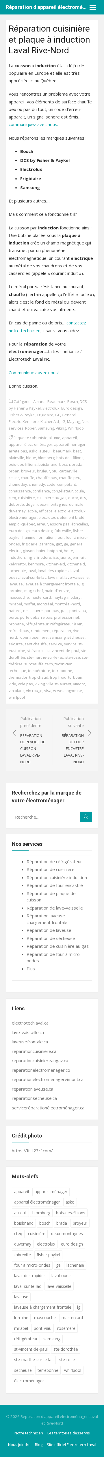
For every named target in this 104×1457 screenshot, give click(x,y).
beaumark (62, 451)
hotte (68, 550)
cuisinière (26, 497)
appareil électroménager (30, 444)
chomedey (18, 484)
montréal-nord (67, 604)
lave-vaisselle (76, 577)
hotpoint (54, 550)
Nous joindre (19, 1444)
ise (55, 557)
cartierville (68, 471)
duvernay (17, 511)
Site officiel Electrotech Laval (71, 1444)
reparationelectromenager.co (41, 1070)
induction (17, 557)
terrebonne (62, 670)
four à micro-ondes (32, 1265)
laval (32, 570)
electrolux (77, 511)
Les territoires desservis (68, 1433)
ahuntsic (39, 437)
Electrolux (51, 408)
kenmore (36, 564)
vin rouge (34, 690)
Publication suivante (73, 740)
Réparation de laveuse (49, 930)
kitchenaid (76, 564)
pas (64, 610)
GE (57, 414)
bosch (64, 464)
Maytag (73, 421)
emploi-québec (22, 524)
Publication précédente (32, 740)
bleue (31, 457)
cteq (12, 497)
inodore (44, 557)
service (70, 644)
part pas (51, 610)
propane (16, 624)
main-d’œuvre (57, 590)
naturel (15, 610)
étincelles (79, 524)
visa (47, 690)
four (60, 537)
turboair (75, 677)
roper (24, 637)
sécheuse (76, 637)
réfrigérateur (37, 624)
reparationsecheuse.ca (34, 1098)
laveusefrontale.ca (30, 1042)
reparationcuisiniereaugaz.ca (40, 1060)
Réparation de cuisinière (51, 869)
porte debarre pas (36, 617)
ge (66, 544)
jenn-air (78, 557)
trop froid (58, 677)
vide (12, 683)
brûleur (43, 471)
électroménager (23, 517)
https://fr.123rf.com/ (32, 1150)
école (32, 511)
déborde (16, 504)
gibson (29, 550)
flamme (29, 537)
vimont (79, 683)
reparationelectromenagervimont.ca (47, 1079)
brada (77, 464)
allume (54, 437)
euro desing (42, 530)
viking (40, 683)
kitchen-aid (55, 564)
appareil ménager (70, 444)
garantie (46, 544)
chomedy (37, 484)
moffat (29, 604)
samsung (57, 637)
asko (33, 451)
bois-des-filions (69, 457)
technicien (64, 664)
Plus (31, 969)
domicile (76, 504)
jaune (65, 557)
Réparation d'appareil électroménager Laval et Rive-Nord (46, 7)
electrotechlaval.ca (30, 1023)
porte (13, 617)
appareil (69, 437)
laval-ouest (61, 1275)
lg (82, 584)
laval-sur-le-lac (33, 577)
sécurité (16, 644)
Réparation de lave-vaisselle (55, 908)
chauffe (27, 477)
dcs (83, 497)
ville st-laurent (59, 683)
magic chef (33, 590)
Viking (61, 428)
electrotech (48, 517)
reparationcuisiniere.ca (34, 1051)
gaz (59, 544)
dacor (73, 497)
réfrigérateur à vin (66, 624)
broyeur (28, 471)
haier (41, 550)
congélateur (62, 491)
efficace (46, 511)
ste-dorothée (65, 1349)
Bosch (72, 401)
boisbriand (47, 464)
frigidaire (30, 544)
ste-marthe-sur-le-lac (45, 657)
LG (63, 421)
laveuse (16, 584)
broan (14, 471)
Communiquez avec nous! (34, 372)
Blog (38, 1444)
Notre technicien (28, 1433)
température (39, 670)
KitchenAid (49, 421)
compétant (66, 484)
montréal (45, 604)
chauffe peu (69, 477)
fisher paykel (48, 1254)
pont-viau (77, 610)
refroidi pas (19, 630)
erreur (42, 524)
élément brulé (72, 517)
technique (17, 670)
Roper (30, 428)
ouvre (37, 610)
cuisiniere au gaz (51, 497)
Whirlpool (76, 428)
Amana (39, 401)
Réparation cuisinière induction (57, 877)
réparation (61, 630)
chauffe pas (46, 477)
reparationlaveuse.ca (32, 1089)
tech (49, 664)
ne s (27, 610)
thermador (18, 677)
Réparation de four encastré (55, 885)
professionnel (66, 617)
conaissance (20, 491)
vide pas (25, 683)
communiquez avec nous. (33, 124)
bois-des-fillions (23, 464)
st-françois (36, 650)
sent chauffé (36, 644)
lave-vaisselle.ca (28, 1032)
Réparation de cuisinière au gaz (58, 946)
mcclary (74, 597)
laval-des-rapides (53, 570)
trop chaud (38, 677)
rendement (41, 630)
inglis (31, 557)
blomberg (46, 457)
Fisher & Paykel (22, 414)
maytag (59, 597)
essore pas (60, 524)
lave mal (55, 577)
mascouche (19, 597)
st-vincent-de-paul (63, 650)
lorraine (16, 590)
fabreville (62, 530)
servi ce (55, 644)
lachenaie (17, 570)
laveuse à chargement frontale (52, 584)
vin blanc (16, 690)
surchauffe (34, 664)
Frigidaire (45, 414)
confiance (41, 491)
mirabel (15, 604)
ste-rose (72, 657)
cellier (14, 477)
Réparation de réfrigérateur (54, 861)
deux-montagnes (52, 504)
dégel (31, 504)
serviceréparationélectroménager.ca (48, 1108)
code (51, 484)
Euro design (71, 408)
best (77, 451)
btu (54, 471)
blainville (16, 457)
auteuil (45, 451)
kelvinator (17, 564)
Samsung (46, 428)
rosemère (39, 637)
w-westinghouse (67, 690)
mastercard (41, 597)
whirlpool (17, 697)
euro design (19, 530)
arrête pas (18, 451)
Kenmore (31, 421)
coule (79, 491)
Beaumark (56, 401)
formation (46, 537)
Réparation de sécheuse (51, 938)
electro (60, 511)
